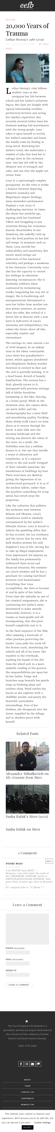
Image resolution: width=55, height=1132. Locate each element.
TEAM (27, 1086)
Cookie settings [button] (42, 1122)
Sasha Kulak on (23, 829)
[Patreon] (38, 1064)
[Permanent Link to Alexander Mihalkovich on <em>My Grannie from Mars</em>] (27, 769)
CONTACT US (27, 1092)
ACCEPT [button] (27, 1127)
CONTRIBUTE (27, 1098)
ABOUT (27, 1080)
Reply (49, 861)
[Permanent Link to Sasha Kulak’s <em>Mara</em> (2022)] (27, 812)
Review (10, 19)
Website (11, 970)
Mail (14, 959)
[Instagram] (26, 1064)
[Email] (32, 1064)
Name (15, 948)
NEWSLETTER (27, 1104)
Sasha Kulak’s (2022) (27, 816)
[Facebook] (21, 1064)
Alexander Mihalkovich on (27, 775)
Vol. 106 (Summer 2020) (20, 44)
